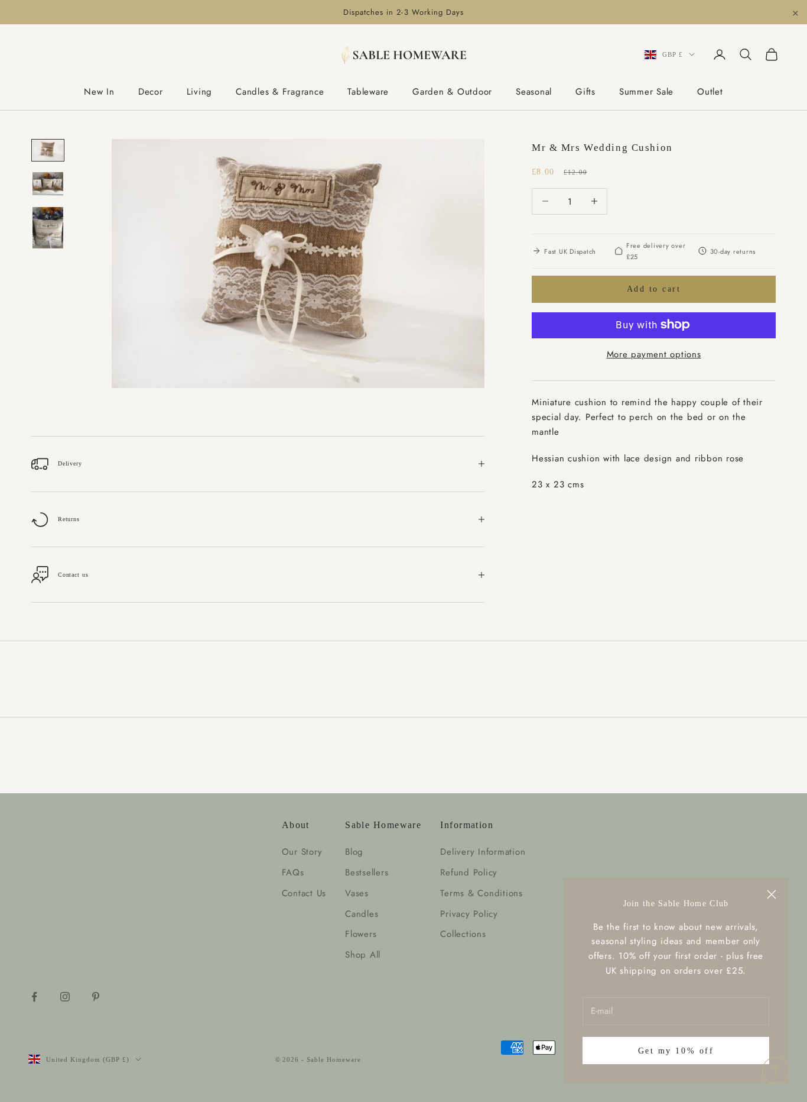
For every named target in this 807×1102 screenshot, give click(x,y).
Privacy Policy (469, 913)
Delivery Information (482, 851)
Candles (361, 913)
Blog (354, 851)
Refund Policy (468, 872)
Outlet (710, 91)
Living (200, 91)
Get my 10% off (676, 1050)
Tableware (368, 91)
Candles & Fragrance (280, 91)
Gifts (585, 91)
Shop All (362, 954)
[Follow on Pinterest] (96, 997)
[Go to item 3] (47, 228)
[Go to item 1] (47, 150)
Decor (150, 91)
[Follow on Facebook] (34, 997)
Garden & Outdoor (452, 91)
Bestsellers (366, 872)
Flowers (360, 934)
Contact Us (304, 893)
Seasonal (534, 91)
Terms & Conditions (481, 893)
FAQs (293, 872)
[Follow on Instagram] (65, 997)
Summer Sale (646, 91)
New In (99, 91)
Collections (463, 934)
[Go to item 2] (47, 183)
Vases (357, 893)
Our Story (302, 851)
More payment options (654, 353)
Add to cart (654, 289)
